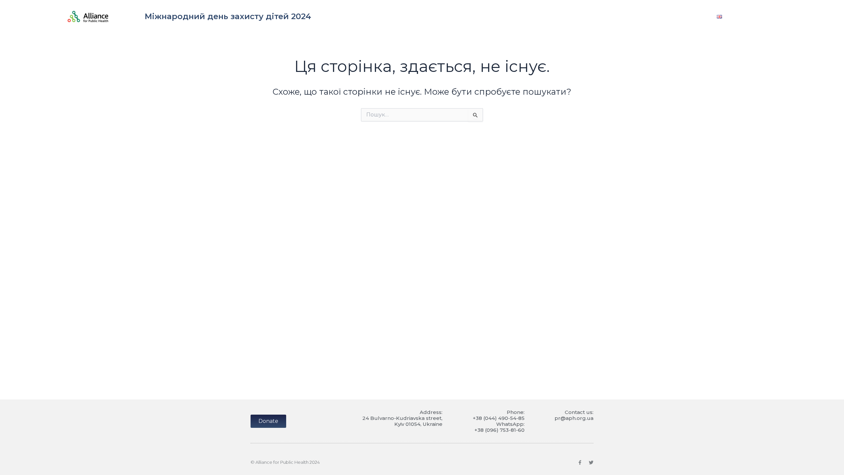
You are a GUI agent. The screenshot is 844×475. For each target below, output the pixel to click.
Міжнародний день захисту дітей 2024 (228, 16)
